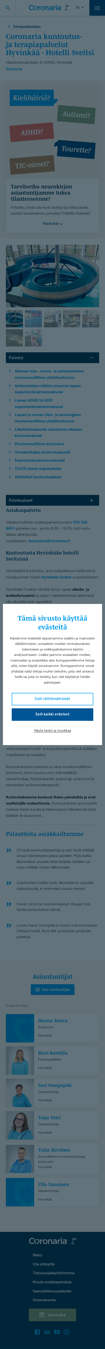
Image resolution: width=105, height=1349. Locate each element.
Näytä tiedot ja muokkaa (52, 730)
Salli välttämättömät (52, 698)
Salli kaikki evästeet (52, 714)
